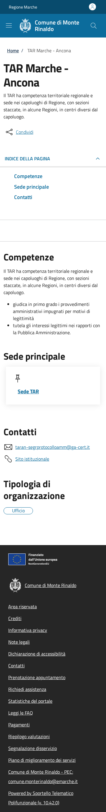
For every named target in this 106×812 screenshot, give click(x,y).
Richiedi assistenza (27, 689)
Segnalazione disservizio (32, 748)
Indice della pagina (27, 158)
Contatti (16, 665)
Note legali (19, 641)
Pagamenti (19, 724)
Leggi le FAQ (20, 712)
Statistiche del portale (30, 701)
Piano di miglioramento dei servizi (42, 760)
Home (13, 50)
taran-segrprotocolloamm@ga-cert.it (52, 447)
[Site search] (93, 25)
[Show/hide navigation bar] (9, 25)
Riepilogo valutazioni (29, 736)
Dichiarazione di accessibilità (36, 653)
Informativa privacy (27, 630)
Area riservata (22, 606)
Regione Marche (23, 7)
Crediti (14, 618)
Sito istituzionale (32, 458)
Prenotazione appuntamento (36, 677)
